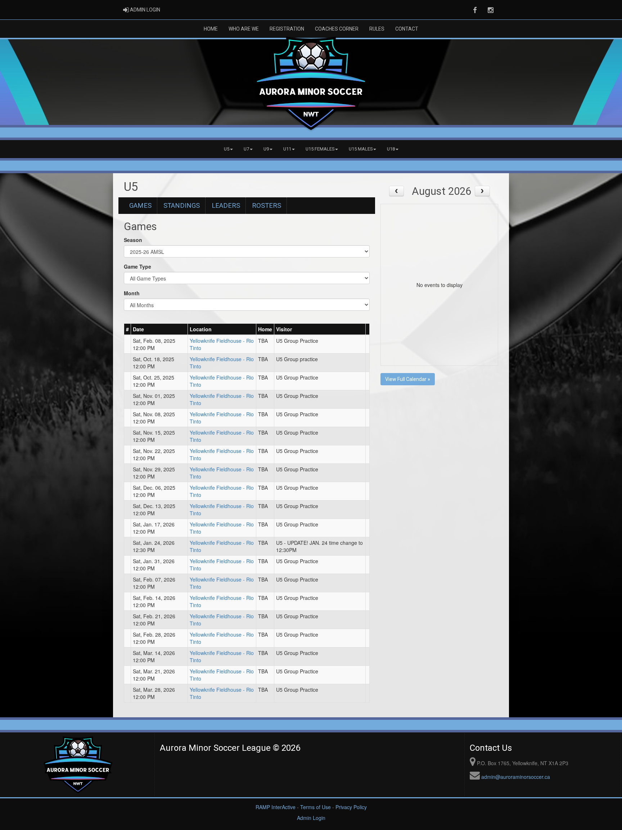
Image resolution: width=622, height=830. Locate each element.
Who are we (244, 29)
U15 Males (361, 149)
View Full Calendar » (407, 379)
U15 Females (320, 149)
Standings (181, 206)
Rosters (266, 206)
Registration (287, 29)
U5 (226, 149)
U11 (287, 149)
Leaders (226, 206)
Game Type (137, 266)
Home (211, 29)
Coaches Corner (337, 29)
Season (133, 239)
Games (140, 206)
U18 (391, 149)
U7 (246, 149)
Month (132, 293)
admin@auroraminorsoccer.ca (515, 776)
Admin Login (311, 817)
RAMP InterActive (276, 807)
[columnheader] (127, 329)
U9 (266, 149)
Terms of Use (315, 807)
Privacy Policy (351, 807)
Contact (406, 29)
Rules (376, 29)
